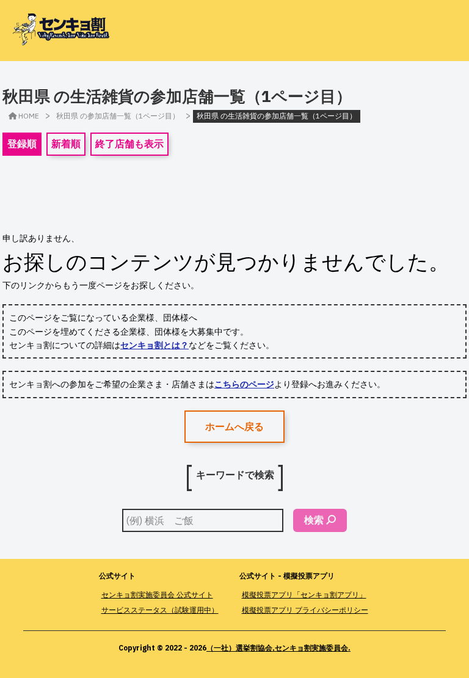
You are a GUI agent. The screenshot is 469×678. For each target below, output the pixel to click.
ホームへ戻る (234, 426)
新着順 (66, 143)
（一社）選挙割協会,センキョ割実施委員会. (278, 647)
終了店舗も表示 (129, 143)
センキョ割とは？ (154, 345)
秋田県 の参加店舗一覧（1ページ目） (118, 115)
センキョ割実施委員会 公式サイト (157, 594)
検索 (314, 520)
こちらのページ (244, 384)
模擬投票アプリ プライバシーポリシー (305, 609)
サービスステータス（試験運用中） (160, 609)
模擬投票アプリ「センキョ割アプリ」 (304, 594)
